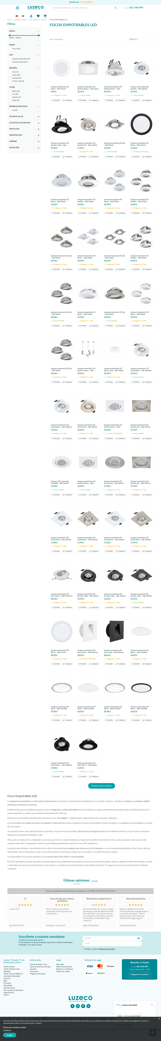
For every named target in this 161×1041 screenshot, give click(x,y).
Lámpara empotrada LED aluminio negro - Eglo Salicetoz (60, 144)
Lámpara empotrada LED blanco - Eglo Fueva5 (139, 144)
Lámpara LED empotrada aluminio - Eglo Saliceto (139, 88)
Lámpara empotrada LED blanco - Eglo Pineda (60, 200)
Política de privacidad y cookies (14, 1027)
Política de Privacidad (107, 949)
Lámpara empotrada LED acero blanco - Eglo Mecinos (87, 651)
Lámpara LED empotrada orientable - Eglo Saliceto (60, 482)
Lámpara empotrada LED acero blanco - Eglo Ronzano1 (61, 595)
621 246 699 (136, 8)
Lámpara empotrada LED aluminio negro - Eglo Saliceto (88, 595)
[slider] (9, 35)
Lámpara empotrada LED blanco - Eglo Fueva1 (60, 88)
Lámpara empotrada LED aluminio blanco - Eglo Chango (86, 369)
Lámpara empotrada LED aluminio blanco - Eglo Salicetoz (113, 88)
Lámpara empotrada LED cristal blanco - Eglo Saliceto (61, 538)
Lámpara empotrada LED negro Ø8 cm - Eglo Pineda (87, 764)
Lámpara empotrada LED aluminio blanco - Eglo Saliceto (113, 426)
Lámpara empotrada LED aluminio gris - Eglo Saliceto (87, 144)
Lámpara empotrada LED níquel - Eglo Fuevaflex (60, 707)
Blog (5, 981)
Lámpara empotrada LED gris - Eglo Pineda (114, 144)
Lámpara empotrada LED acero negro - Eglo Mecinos (114, 651)
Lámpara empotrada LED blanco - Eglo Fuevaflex (139, 651)
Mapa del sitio (9, 993)
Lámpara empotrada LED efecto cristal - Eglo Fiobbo (113, 369)
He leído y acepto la (99, 949)
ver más (95, 881)
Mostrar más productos (101, 786)
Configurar (7, 1030)
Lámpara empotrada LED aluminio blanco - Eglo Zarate (87, 88)
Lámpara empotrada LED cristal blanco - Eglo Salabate (140, 369)
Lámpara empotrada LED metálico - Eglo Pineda (86, 200)
